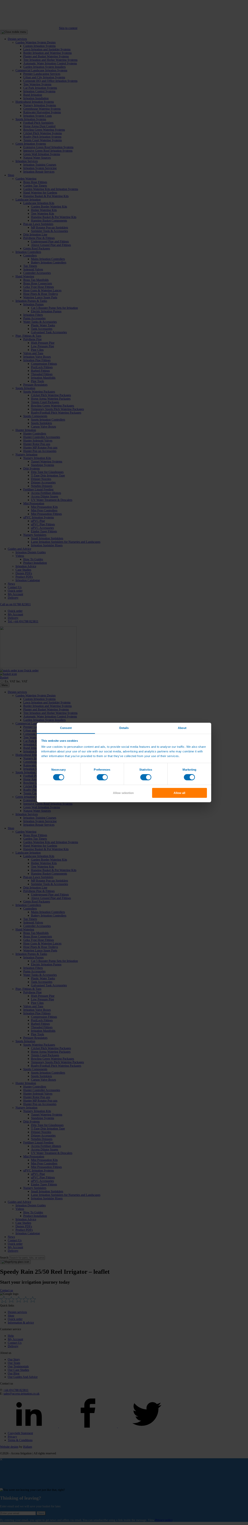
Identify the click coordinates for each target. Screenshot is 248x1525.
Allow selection (123, 793)
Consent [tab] (66, 728)
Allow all (179, 793)
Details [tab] (124, 728)
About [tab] (182, 728)
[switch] (102, 777)
